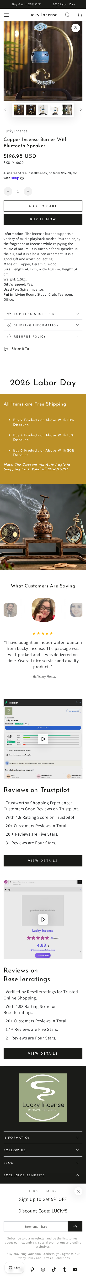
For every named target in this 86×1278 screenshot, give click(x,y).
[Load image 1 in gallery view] (19, 110)
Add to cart (43, 206)
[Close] (78, 1191)
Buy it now (43, 219)
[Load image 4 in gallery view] (55, 110)
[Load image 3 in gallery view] (43, 110)
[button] (67, 15)
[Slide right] (80, 110)
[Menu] (6, 15)
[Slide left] (5, 110)
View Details (43, 861)
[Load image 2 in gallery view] (31, 110)
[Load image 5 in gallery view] (67, 110)
